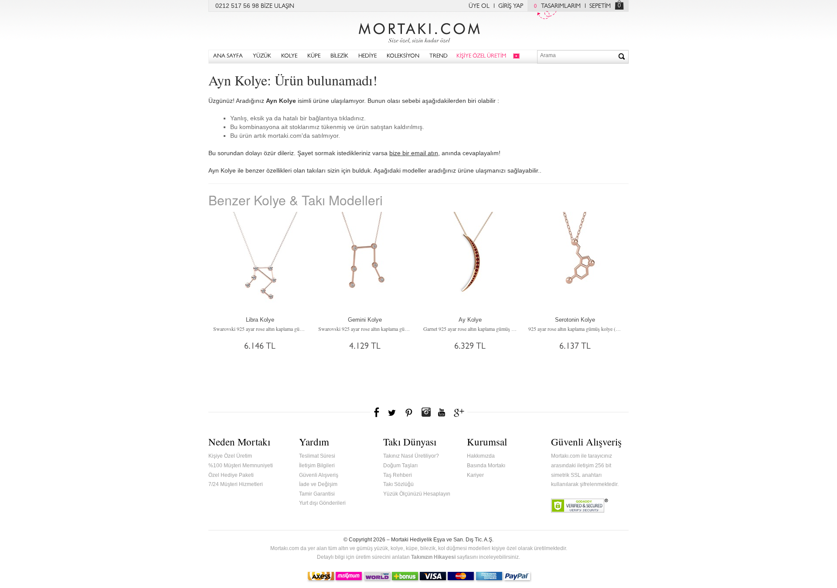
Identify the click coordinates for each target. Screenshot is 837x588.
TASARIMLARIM (557, 6)
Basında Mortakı (486, 465)
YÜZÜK (262, 56)
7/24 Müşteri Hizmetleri (235, 484)
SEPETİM (600, 6)
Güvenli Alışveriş (318, 475)
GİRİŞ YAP (510, 6)
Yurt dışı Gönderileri (322, 503)
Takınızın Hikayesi (433, 557)
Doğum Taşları (400, 465)
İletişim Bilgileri (317, 465)
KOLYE (289, 56)
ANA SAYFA (228, 56)
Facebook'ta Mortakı (377, 412)
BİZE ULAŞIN (277, 6)
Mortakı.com (418, 31)
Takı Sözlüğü (398, 484)
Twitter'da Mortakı (393, 412)
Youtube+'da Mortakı (442, 412)
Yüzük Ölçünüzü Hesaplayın (416, 494)
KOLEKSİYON (403, 56)
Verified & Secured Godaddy (579, 506)
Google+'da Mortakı (460, 412)
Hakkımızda (481, 456)
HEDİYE (367, 56)
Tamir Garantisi (317, 494)
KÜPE (313, 56)
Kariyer (475, 475)
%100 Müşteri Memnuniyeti (240, 465)
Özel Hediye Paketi (231, 475)
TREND (438, 56)
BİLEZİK (339, 56)
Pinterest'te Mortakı (408, 412)
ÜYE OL (479, 6)
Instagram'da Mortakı (426, 412)
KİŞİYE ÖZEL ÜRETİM (481, 56)
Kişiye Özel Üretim (230, 456)
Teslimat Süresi (317, 456)
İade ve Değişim (318, 484)
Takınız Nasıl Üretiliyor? (411, 456)
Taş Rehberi (397, 475)
